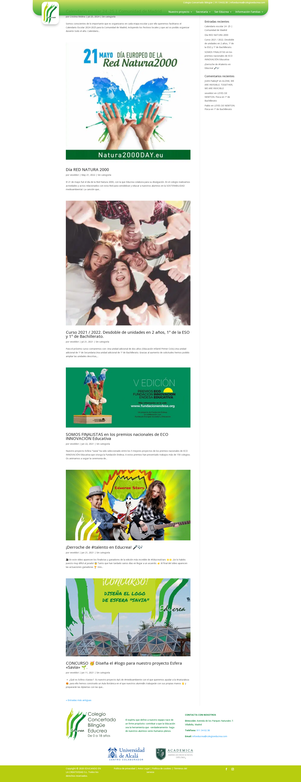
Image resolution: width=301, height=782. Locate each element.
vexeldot (74, 174)
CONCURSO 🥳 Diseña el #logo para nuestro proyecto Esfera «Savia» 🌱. (124, 665)
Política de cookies (161, 768)
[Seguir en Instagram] (232, 769)
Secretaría (202, 12)
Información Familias (247, 12)
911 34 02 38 (203, 730)
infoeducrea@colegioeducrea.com (209, 736)
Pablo (207, 105)
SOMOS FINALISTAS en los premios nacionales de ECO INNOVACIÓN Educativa (117, 436)
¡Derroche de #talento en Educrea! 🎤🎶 (104, 547)
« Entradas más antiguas (78, 700)
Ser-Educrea (221, 12)
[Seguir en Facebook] (226, 769)
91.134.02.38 (221, 2)
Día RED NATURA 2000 (87, 169)
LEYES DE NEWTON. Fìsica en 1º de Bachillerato (217, 97)
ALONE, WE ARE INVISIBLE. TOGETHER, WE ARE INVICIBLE (219, 84)
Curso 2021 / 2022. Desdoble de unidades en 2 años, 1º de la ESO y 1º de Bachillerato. (128, 334)
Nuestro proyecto (178, 12)
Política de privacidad (124, 768)
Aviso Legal (144, 768)
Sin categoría (104, 174)
